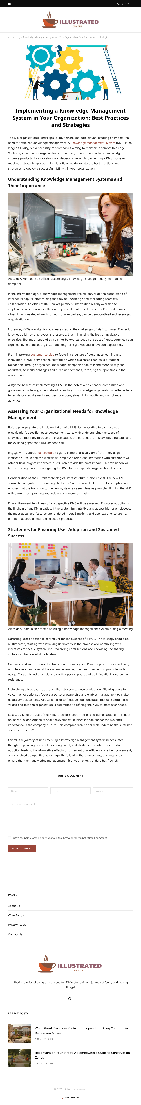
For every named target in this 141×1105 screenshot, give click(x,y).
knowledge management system (93, 143)
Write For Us (16, 915)
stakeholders (45, 453)
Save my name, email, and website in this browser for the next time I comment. (60, 837)
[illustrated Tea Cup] (70, 20)
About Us (14, 906)
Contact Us (15, 934)
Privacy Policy (17, 925)
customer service (42, 354)
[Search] (118, 4)
